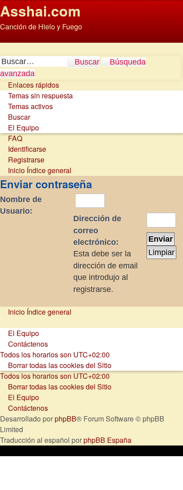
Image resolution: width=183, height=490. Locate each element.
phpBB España (107, 440)
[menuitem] (36, 95)
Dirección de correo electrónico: (97, 230)
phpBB (65, 418)
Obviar (10, 37)
